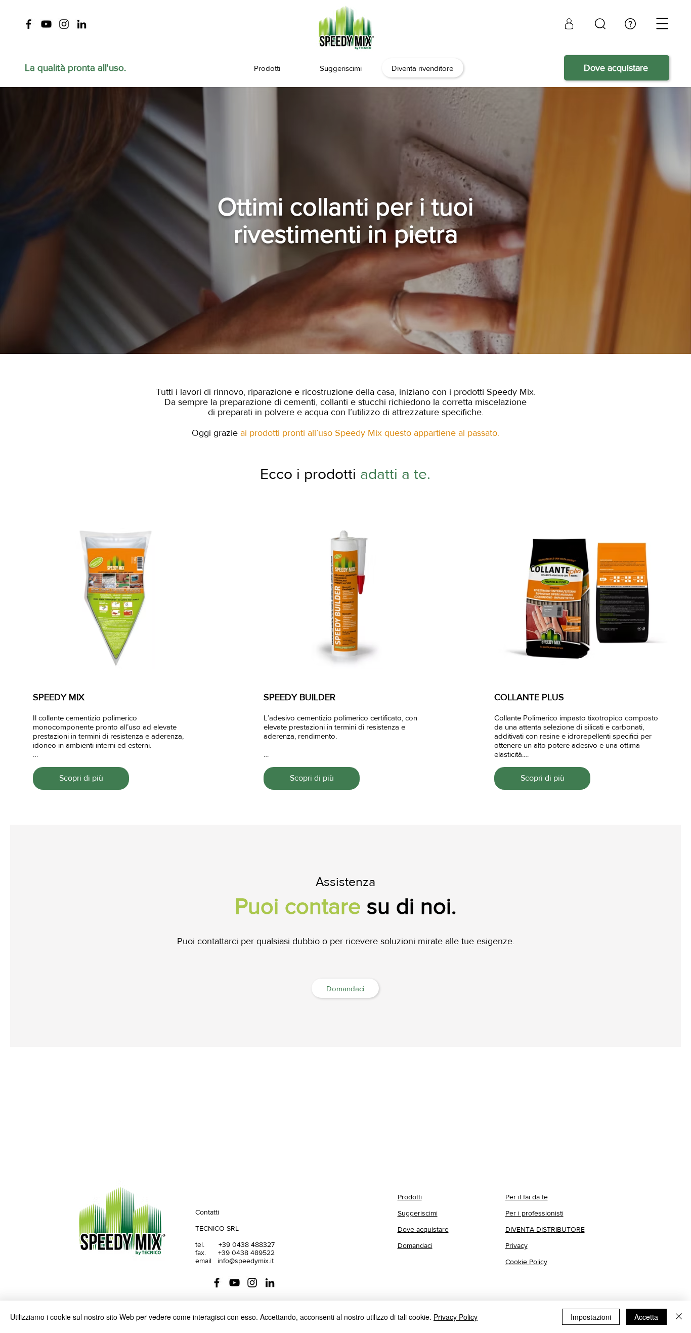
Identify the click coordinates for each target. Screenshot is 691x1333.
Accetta (646, 1317)
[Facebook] (28, 24)
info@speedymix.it (246, 1261)
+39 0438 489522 (246, 1252)
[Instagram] (64, 24)
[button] (662, 23)
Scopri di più (81, 778)
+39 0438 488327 (247, 1244)
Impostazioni (591, 1317)
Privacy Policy (456, 1317)
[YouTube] (46, 24)
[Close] (679, 1317)
